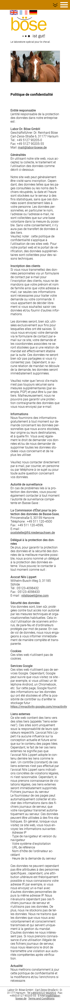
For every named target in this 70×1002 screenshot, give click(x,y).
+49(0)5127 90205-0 (43, 993)
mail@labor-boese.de (32, 147)
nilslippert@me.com (35, 595)
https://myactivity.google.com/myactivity (38, 706)
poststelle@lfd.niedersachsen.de (32, 532)
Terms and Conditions (41, 998)
